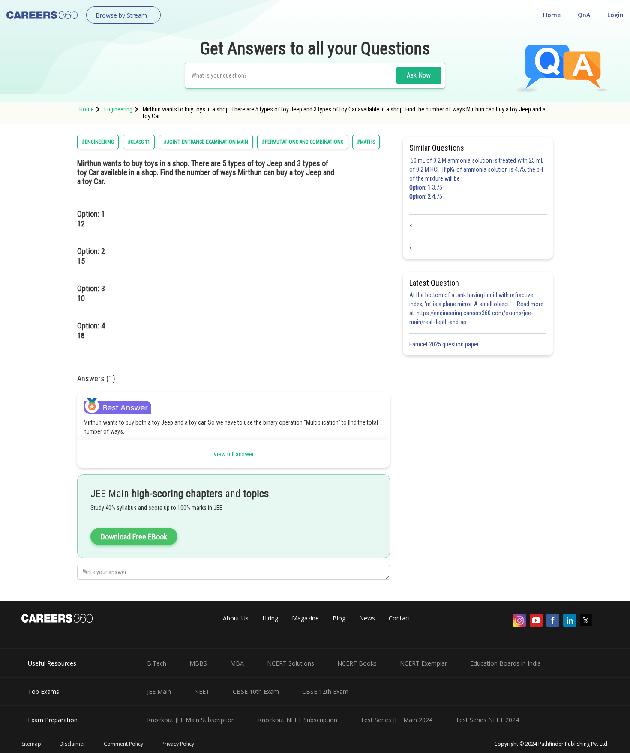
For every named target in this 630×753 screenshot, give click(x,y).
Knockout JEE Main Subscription (191, 720)
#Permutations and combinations (302, 142)
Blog (339, 618)
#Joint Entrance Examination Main (206, 142)
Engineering (118, 109)
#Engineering (98, 142)
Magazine (305, 618)
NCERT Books (357, 663)
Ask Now (419, 75)
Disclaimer (72, 743)
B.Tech (156, 663)
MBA (237, 663)
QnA (584, 15)
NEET (202, 691)
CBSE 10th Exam (256, 691)
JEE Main (159, 691)
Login (615, 15)
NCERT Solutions (290, 663)
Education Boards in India (505, 663)
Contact (400, 618)
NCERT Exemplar (423, 663)
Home (552, 15)
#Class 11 (139, 142)
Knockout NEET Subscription (297, 720)
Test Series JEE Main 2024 (396, 720)
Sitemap (31, 743)
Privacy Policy (178, 743)
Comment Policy (123, 743)
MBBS (198, 663)
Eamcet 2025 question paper (444, 344)
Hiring (270, 618)
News (367, 618)
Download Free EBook (134, 536)
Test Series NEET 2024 (487, 720)
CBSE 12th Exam (325, 691)
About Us (236, 618)
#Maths (366, 142)
